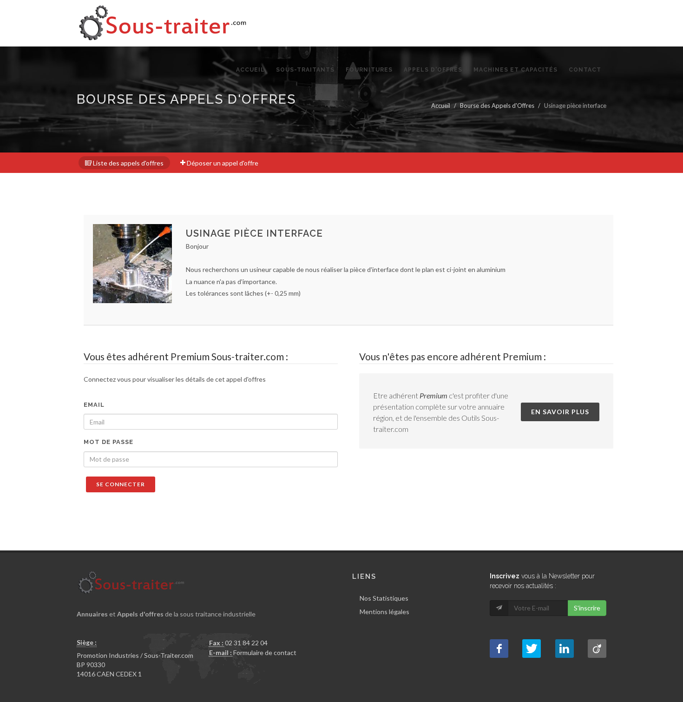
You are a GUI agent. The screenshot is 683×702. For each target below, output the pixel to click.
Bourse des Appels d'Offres (497, 105)
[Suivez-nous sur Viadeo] (597, 648)
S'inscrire (587, 608)
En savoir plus (560, 412)
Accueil (440, 105)
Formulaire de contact (264, 652)
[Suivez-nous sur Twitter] (531, 648)
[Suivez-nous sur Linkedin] (564, 648)
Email (94, 404)
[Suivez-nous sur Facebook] (499, 648)
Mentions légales (384, 612)
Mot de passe (108, 441)
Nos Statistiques (384, 598)
